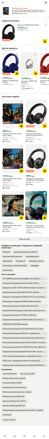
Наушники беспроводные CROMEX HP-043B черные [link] (35, 179)
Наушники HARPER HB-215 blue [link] (10, 81)
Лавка (15, 436)
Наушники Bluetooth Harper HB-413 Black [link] (12, 179)
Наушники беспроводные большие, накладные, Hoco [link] (35, 226)
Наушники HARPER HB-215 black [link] (28, 25)
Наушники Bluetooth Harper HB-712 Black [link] (12, 226)
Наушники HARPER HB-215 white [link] (29, 82)
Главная (5, 436)
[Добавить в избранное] (45, 24)
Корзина (34, 436)
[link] (6, 252)
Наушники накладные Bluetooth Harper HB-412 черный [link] (34, 134)
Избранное (24, 436)
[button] (3, 2)
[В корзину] (44, 41)
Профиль (44, 436)
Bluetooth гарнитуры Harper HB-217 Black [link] (12, 134)
